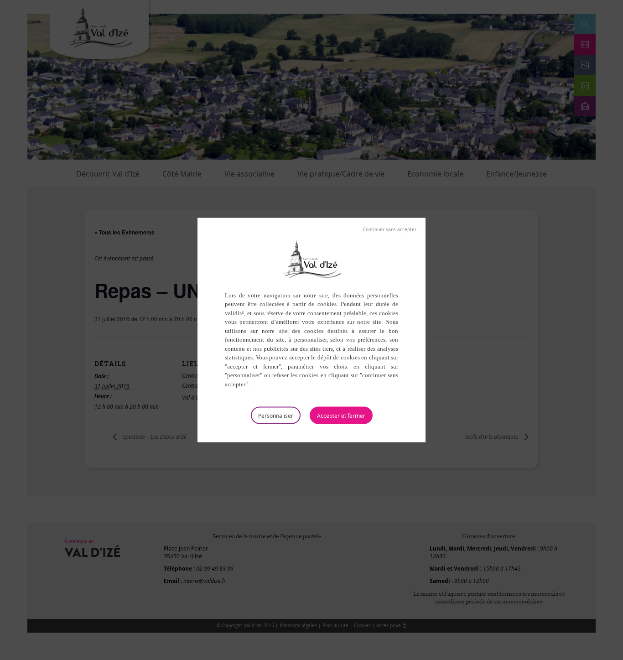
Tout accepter (341, 415)
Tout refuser (389, 229)
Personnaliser (275, 415)
